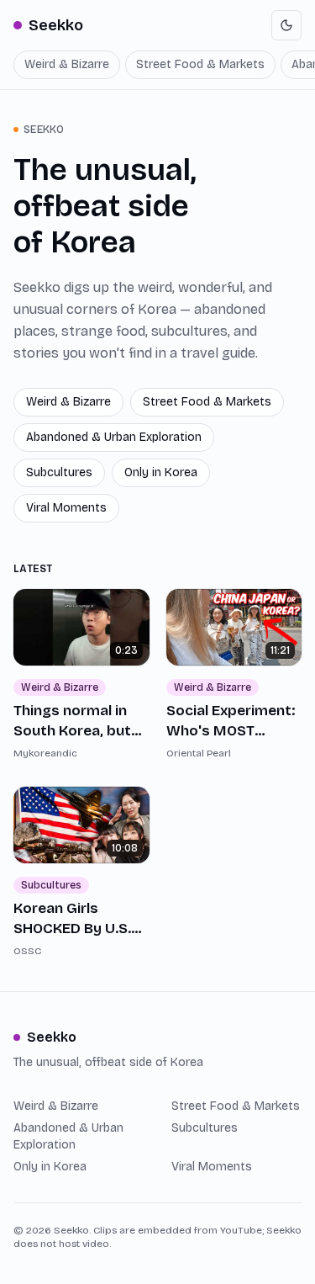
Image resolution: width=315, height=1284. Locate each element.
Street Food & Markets (200, 64)
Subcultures (59, 472)
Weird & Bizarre (66, 64)
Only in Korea (160, 472)
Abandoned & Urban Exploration (114, 437)
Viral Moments (66, 508)
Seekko (56, 25)
